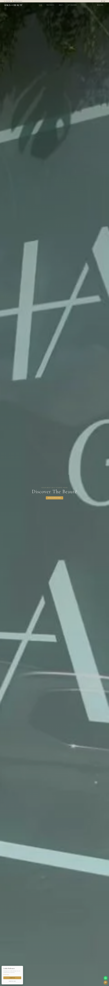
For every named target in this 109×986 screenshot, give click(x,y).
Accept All (12, 977)
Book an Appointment (54, 497)
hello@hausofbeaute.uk (17, 1)
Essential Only (12, 981)
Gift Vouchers (72, 5)
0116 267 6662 (7, 1)
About (61, 5)
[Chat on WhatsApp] (105, 978)
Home (40, 5)
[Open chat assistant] (105, 982)
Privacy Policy (6, 974)
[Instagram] (101, 1)
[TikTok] (104, 1)
